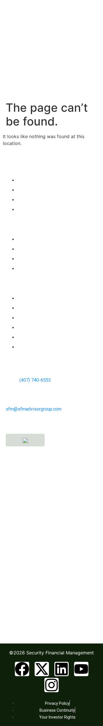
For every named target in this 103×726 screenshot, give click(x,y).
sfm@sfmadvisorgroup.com (34, 409)
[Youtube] (81, 669)
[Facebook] (22, 669)
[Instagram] (51, 685)
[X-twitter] (42, 669)
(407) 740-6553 (34, 380)
